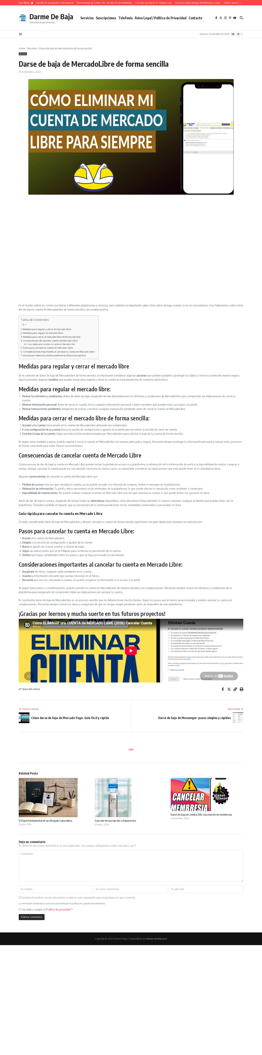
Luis (131, 749)
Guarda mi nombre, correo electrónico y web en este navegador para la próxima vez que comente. (79, 897)
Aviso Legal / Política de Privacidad (160, 18)
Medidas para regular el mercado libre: (43, 333)
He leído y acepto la (47, 909)
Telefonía (125, 18)
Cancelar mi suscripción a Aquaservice (115, 820)
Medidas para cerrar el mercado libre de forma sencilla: (52, 336)
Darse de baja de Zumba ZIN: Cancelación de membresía (201, 814)
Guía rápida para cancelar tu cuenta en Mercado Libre (51, 344)
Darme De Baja (51, 16)
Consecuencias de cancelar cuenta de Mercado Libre (50, 340)
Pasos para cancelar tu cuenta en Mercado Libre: (48, 347)
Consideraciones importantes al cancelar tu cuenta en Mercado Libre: (59, 351)
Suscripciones (106, 18)
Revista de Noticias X (157, 938)
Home (22, 48)
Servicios (87, 18)
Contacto (195, 18)
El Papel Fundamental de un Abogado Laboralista (45, 820)
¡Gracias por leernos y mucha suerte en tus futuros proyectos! (54, 355)
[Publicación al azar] (233, 34)
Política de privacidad (58, 909)
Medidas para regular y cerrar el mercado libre (46, 329)
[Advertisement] (121, 223)
